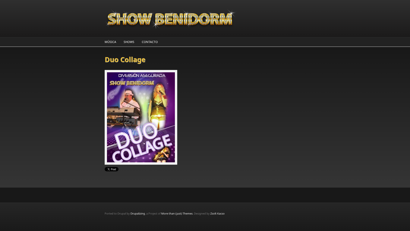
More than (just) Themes (177, 213)
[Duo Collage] (155, 117)
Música (110, 42)
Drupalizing (137, 213)
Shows (129, 42)
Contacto (150, 42)
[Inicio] (171, 19)
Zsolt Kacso (217, 213)
